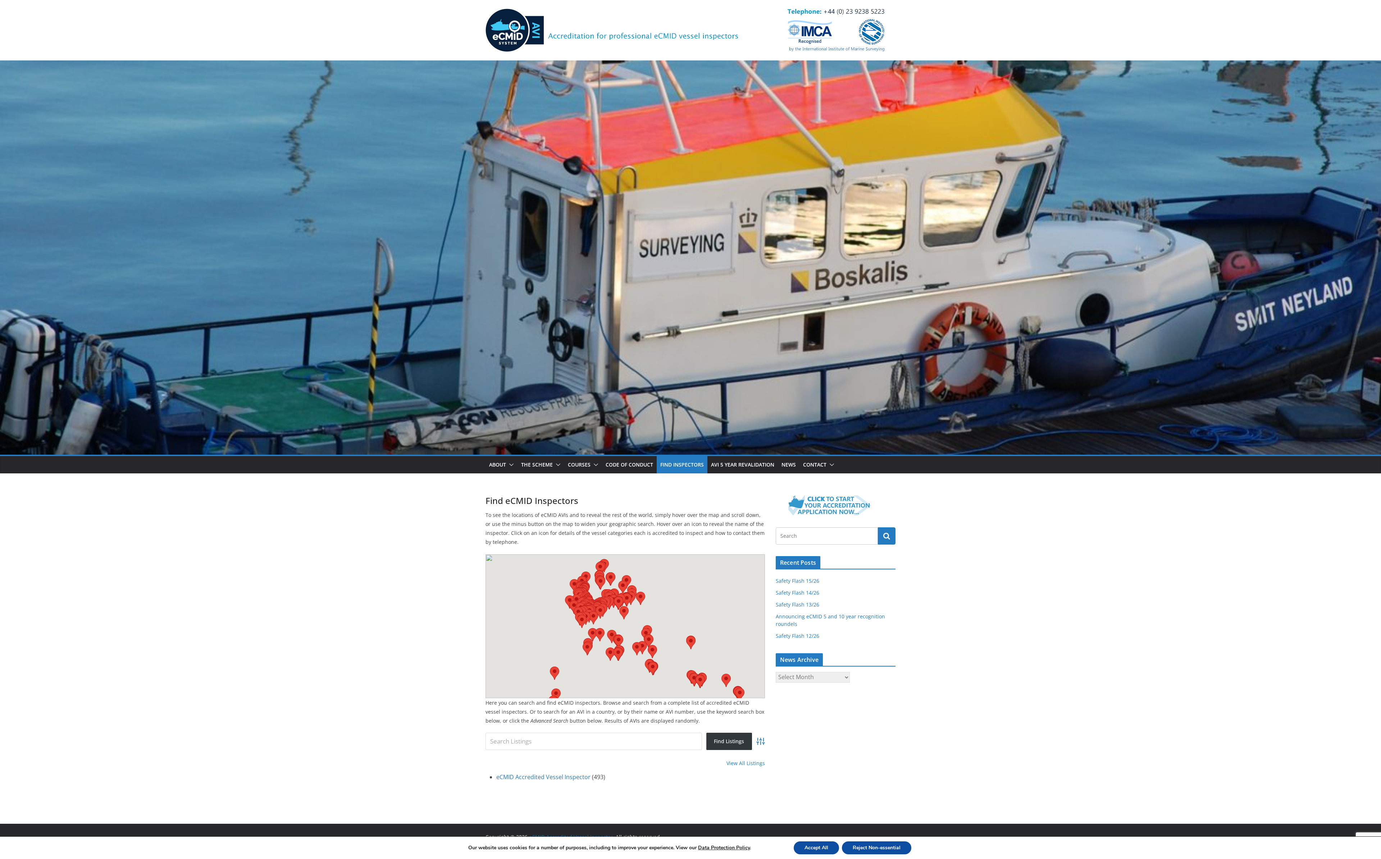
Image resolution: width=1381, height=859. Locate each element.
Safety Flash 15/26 (797, 580)
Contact (814, 464)
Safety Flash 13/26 (797, 604)
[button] (510, 465)
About (497, 464)
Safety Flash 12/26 (797, 635)
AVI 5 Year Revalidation (742, 464)
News (788, 464)
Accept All (816, 847)
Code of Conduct (629, 464)
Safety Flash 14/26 (797, 592)
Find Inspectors (682, 464)
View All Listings (745, 763)
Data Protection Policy (724, 847)
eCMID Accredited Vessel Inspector (543, 777)
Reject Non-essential (877, 847)
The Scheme (537, 464)
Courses (579, 464)
